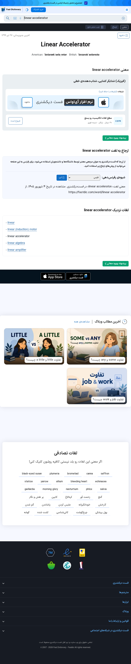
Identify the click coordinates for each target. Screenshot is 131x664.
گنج (100, 497)
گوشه (26, 512)
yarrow (44, 482)
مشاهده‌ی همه (82, 321)
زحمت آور (85, 497)
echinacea (100, 482)
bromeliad (72, 474)
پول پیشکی (101, 512)
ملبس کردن (64, 505)
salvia (103, 489)
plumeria (54, 474)
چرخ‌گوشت (81, 512)
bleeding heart (79, 482)
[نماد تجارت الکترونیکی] (67, 553)
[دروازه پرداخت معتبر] (82, 553)
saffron (105, 474)
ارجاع (114, 27)
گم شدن (29, 505)
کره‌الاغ (68, 497)
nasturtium (72, 489)
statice (29, 482)
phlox (89, 489)
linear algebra (16, 242)
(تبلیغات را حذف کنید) (108, 91)
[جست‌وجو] (8, 18)
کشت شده (42, 512)
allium (59, 482)
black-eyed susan (32, 474)
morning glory (50, 489)
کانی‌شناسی (62, 512)
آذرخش (102, 505)
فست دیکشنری (56, 642)
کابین (54, 497)
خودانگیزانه (84, 505)
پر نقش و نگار (36, 497)
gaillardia (30, 489)
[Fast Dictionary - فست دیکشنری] (11, 9)
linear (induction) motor (22, 229)
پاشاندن (46, 505)
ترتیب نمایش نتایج (94, 27)
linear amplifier (17, 249)
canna (89, 474)
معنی (124, 27)
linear (11, 222)
